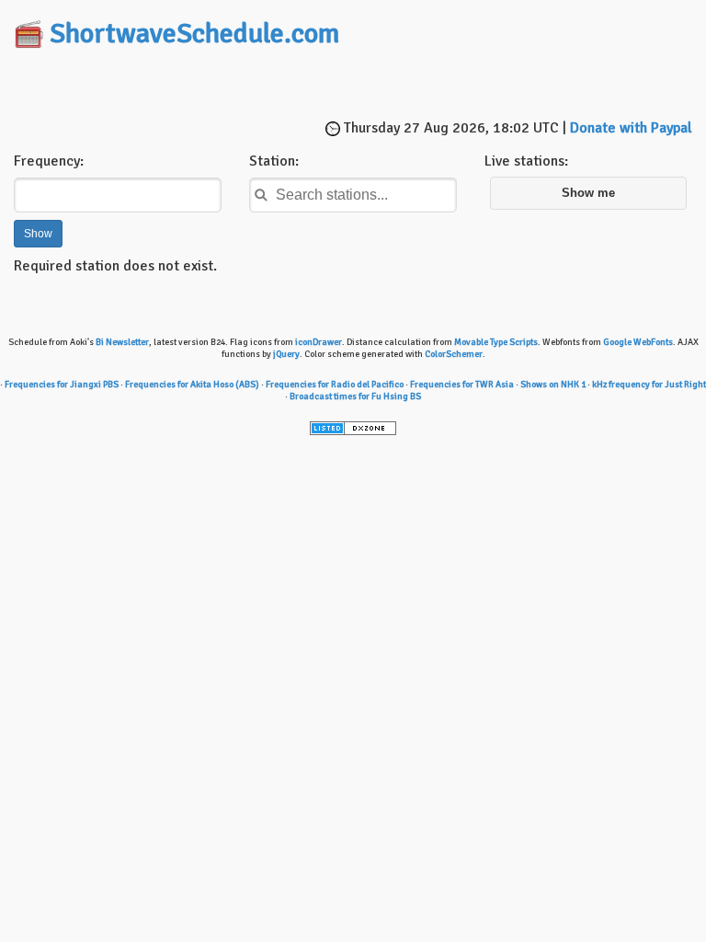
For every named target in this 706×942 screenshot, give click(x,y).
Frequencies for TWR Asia (462, 384)
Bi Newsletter (122, 342)
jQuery (286, 354)
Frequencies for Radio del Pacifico (335, 384)
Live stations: (526, 161)
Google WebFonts (638, 342)
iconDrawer (318, 342)
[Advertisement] (353, 85)
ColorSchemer (454, 354)
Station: (274, 161)
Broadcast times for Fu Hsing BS (355, 396)
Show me (588, 193)
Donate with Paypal (631, 128)
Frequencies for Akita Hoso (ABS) (192, 384)
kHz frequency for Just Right (649, 384)
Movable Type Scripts (496, 342)
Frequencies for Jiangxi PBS (62, 384)
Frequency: (49, 161)
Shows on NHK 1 (553, 384)
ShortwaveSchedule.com (194, 34)
